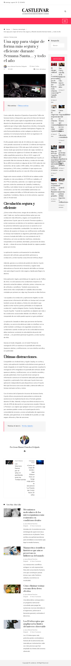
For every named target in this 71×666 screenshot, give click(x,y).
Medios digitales (27, 426)
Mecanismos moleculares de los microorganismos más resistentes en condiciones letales (33, 515)
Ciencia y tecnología (10, 37)
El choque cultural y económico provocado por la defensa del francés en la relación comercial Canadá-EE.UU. (55, 82)
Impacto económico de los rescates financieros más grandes (55, 190)
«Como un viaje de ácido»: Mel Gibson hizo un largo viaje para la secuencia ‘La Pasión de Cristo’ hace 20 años (30, 478)
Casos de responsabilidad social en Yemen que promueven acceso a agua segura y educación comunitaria (64, 124)
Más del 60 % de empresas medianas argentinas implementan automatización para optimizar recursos (56, 161)
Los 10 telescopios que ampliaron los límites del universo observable (34, 624)
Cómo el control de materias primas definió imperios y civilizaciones (63, 193)
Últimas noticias (23, 106)
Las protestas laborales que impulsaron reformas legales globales (63, 158)
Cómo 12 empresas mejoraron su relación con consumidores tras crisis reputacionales (56, 121)
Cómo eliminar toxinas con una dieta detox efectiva (33, 589)
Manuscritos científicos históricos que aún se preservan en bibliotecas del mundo (34, 552)
